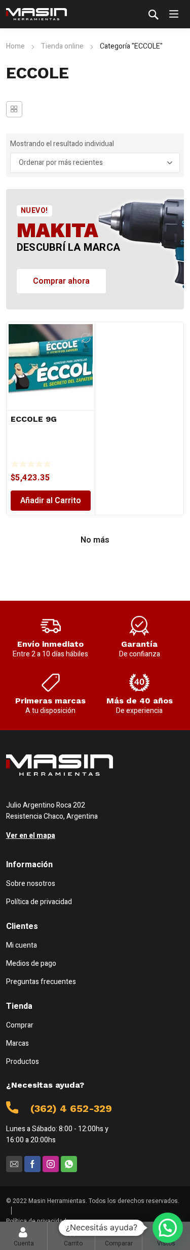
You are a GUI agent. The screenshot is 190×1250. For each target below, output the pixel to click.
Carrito (73, 1235)
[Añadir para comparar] (86, 338)
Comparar (119, 1235)
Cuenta (24, 1243)
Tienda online (62, 46)
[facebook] (32, 1164)
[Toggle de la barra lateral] (14, 109)
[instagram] (51, 1164)
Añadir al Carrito (50, 501)
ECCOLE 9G (34, 419)
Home (15, 46)
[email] (14, 1164)
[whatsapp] (69, 1164)
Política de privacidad (36, 1221)
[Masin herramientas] (36, 14)
